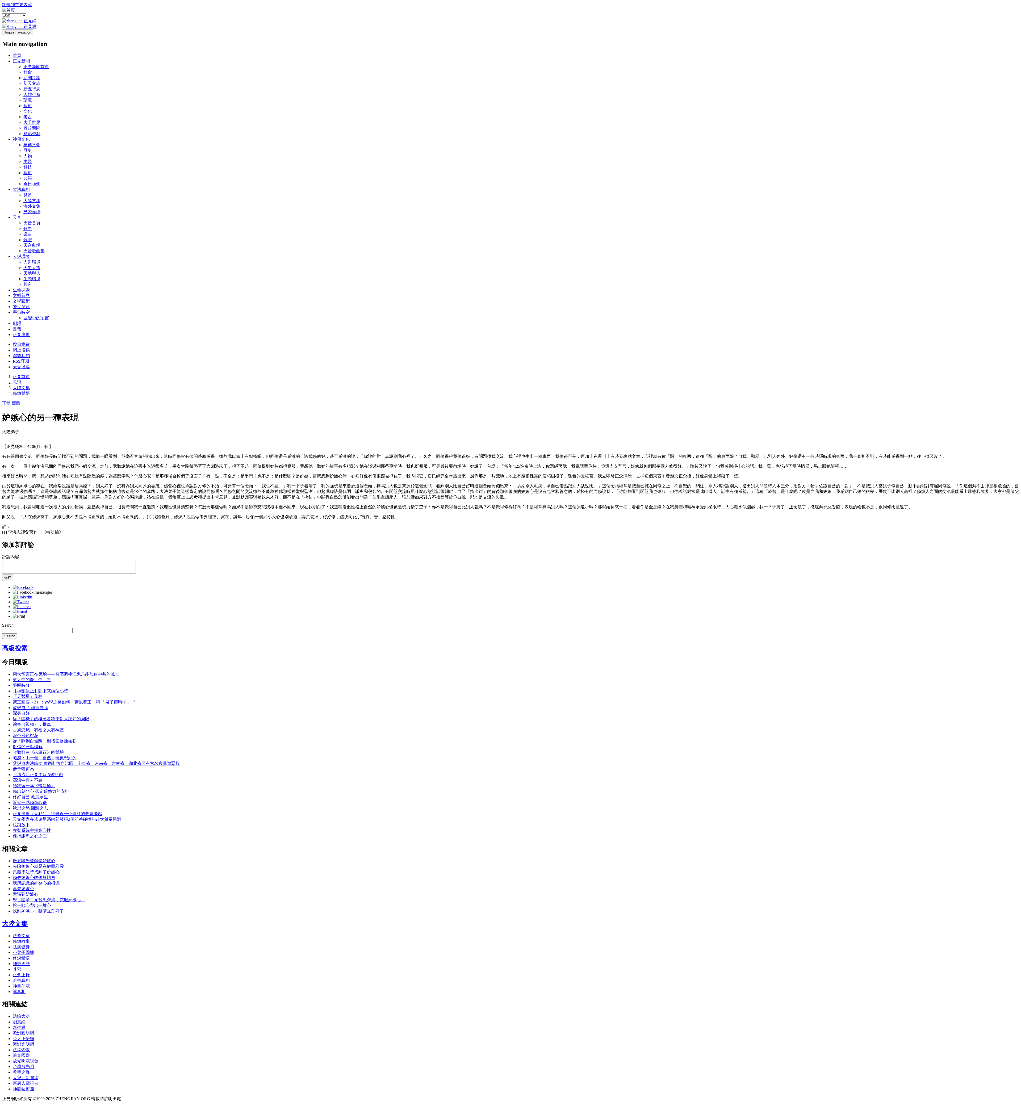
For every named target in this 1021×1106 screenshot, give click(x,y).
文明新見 (21, 295)
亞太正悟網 (23, 1038)
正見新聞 (21, 61)
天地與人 (31, 273)
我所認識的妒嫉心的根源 (36, 883)
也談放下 (21, 825)
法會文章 (21, 935)
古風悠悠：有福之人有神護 (38, 730)
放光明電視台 (25, 1061)
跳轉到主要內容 (17, 4)
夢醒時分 (21, 685)
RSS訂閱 (21, 361)
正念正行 (21, 975)
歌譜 (27, 239)
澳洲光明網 (23, 1044)
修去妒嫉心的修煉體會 (34, 877)
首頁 (17, 55)
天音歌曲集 (34, 251)
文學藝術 (21, 301)
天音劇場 (31, 245)
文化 (27, 111)
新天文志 (31, 83)
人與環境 (21, 256)
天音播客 (21, 367)
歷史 (27, 150)
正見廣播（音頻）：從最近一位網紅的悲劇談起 (57, 813)
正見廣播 (21, 334)
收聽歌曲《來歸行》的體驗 (38, 752)
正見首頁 (21, 376)
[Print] (19, 616)
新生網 (19, 1027)
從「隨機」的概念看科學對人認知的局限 (51, 719)
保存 (7, 578)
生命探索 (21, 290)
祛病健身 (21, 947)
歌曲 (27, 228)
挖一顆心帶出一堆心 (32, 905)
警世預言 (21, 306)
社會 (27, 72)
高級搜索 (15, 648)
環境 (27, 100)
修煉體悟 (21, 393)
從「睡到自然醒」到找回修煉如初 (45, 741)
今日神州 (31, 184)
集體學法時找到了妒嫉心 (36, 872)
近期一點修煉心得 (30, 802)
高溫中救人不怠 (28, 780)
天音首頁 (31, 223)
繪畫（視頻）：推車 (32, 724)
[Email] (20, 611)
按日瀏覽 (21, 344)
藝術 (27, 105)
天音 (17, 217)
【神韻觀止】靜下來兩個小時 (40, 691)
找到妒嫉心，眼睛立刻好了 (38, 911)
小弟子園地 (23, 952)
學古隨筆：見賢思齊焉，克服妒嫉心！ (49, 900)
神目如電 (21, 986)
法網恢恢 (21, 1050)
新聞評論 (31, 78)
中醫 (27, 161)
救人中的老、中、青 (32, 679)
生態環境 (31, 278)
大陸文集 (31, 200)
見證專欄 (31, 212)
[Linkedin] (22, 597)
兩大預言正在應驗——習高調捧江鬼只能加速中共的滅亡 (66, 674)
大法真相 (21, 189)
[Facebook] (23, 587)
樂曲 (27, 234)
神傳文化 (21, 139)
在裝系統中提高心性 (32, 830)
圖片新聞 (31, 128)
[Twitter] (21, 602)
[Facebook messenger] (32, 592)
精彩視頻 (31, 133)
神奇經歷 (21, 963)
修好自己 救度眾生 (30, 797)
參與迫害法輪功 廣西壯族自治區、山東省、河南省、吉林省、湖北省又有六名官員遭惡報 (96, 763)
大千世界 (31, 122)
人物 (27, 156)
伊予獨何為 (23, 769)
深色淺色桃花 (25, 735)
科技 (27, 167)
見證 (27, 195)
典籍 (27, 178)
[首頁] (8, 10)
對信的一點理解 (28, 746)
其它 (27, 284)
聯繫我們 (21, 355)
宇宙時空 (21, 312)
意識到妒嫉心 (25, 894)
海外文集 (31, 206)
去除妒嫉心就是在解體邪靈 (38, 866)
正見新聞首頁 (36, 66)
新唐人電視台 (25, 1083)
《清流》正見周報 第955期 (38, 774)
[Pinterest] (22, 606)
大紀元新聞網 (25, 1077)
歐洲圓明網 (23, 1033)
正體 (6, 403)
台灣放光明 (23, 1066)
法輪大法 (21, 1016)
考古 (27, 117)
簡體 (16, 403)
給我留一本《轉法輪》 (34, 786)
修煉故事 (21, 941)
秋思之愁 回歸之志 (30, 808)
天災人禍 (31, 267)
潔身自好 (21, 713)
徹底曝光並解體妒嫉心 (34, 860)
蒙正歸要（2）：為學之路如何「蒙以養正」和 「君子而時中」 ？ (74, 702)
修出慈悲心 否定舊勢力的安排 (41, 791)
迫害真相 (21, 980)
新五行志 (31, 89)
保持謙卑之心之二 (30, 836)
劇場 (17, 323)
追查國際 (21, 1055)
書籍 (17, 329)
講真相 (19, 991)
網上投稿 (21, 350)
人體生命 (31, 94)
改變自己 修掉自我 (30, 707)
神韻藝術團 (23, 1089)
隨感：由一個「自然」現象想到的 (45, 758)
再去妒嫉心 (23, 888)
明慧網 (19, 1022)
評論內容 (10, 557)
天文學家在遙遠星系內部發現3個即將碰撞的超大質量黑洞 (67, 819)
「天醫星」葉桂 (28, 696)
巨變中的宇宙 (36, 318)
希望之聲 (21, 1072)
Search (8, 625)
